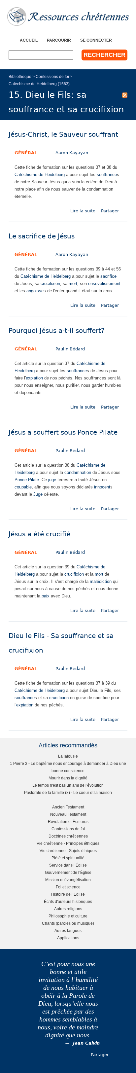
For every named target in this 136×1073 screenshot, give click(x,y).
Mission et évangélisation (68, 879)
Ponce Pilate (27, 479)
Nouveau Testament (68, 814)
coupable (23, 486)
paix (46, 595)
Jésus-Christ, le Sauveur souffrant (63, 134)
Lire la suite (82, 210)
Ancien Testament (68, 807)
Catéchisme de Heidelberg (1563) (39, 84)
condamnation (77, 472)
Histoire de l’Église (68, 894)
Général (26, 152)
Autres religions (68, 909)
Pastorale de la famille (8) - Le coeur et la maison (68, 792)
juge (52, 479)
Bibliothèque (20, 76)
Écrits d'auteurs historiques (68, 901)
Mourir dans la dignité (68, 778)
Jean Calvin (86, 1043)
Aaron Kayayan (71, 152)
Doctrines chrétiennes (68, 836)
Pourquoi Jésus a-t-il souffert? (57, 331)
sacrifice (108, 276)
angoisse (35, 290)
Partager (110, 210)
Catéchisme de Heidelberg (40, 174)
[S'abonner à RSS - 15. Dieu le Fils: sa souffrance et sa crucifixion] (124, 95)
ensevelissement (104, 283)
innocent (102, 486)
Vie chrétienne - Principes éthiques (68, 843)
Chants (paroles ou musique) (68, 923)
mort (73, 283)
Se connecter (96, 40)
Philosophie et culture (68, 916)
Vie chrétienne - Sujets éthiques (68, 850)
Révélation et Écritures (68, 821)
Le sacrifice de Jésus (42, 236)
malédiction (101, 581)
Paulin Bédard (70, 348)
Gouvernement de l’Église (68, 872)
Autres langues (68, 930)
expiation (34, 378)
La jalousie (68, 756)
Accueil (29, 40)
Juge (38, 494)
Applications (68, 938)
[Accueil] (68, 16)
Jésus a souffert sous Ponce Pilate (63, 432)
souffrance (107, 174)
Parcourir (59, 40)
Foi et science (68, 887)
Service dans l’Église (68, 865)
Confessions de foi (52, 76)
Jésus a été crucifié (39, 534)
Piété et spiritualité (68, 858)
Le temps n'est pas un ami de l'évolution (68, 785)
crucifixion (50, 283)
